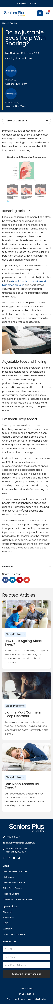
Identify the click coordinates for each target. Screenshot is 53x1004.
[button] (5, 580)
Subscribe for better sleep (26, 974)
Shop (6, 866)
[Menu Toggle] (40, 13)
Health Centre (9, 23)
